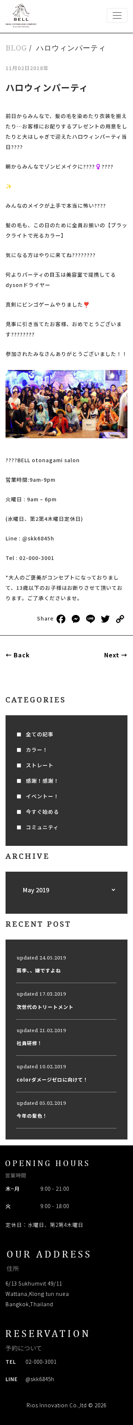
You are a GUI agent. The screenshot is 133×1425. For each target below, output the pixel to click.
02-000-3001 (41, 1361)
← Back (18, 654)
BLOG (16, 48)
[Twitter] (105, 619)
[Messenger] (75, 619)
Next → (115, 654)
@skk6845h (39, 1379)
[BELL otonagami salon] (21, 15)
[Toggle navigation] (117, 15)
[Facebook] (61, 619)
